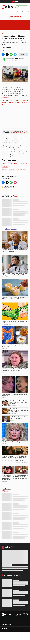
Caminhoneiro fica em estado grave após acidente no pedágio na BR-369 (15, 102)
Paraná (24, 11)
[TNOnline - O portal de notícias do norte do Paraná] (7, 6)
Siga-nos (22, 54)
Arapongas (12, 11)
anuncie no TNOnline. (19, 132)
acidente (5, 163)
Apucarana (6, 11)
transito (5, 166)
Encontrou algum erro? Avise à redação (14, 169)
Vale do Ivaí (18, 11)
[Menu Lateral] (2, 12)
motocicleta (24, 163)
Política (28, 11)
